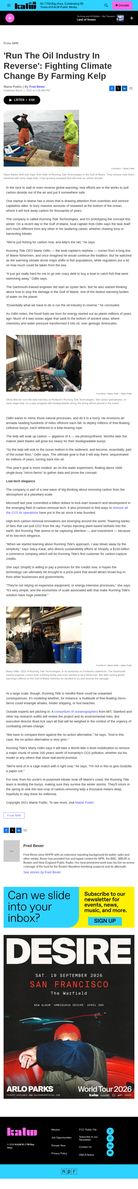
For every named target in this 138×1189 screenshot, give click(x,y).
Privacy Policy (59, 1153)
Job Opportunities (61, 1137)
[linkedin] (110, 1145)
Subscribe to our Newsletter (88, 1138)
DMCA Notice (86, 1155)
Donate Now (58, 1145)
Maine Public (84, 802)
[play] (10, 18)
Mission (55, 1129)
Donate (124, 5)
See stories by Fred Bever (42, 872)
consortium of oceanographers (76, 711)
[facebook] (110, 1131)
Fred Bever (37, 86)
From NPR (11, 43)
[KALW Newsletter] (69, 907)
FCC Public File (88, 1129)
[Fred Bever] (12, 851)
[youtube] (110, 1152)
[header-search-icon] (106, 5)
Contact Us (85, 1147)
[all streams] (132, 18)
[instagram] (110, 1138)
